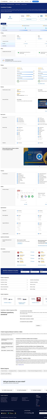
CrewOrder (28, 15)
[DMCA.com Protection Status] (15, 413)
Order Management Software (10, 4)
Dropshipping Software (12, 370)
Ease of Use (18, 75)
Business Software (3, 4)
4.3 (33, 75)
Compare (22, 1)
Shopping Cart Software (22, 370)
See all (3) (25, 204)
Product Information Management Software (35, 370)
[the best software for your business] (4, 1)
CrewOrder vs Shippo (4, 284)
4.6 (33, 73)
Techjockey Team (21, 364)
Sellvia (22, 359)
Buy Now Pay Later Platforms (6, 373)
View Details (19, 38)
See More (38, 325)
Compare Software (17, 4)
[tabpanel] (25, 53)
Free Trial (25, 43)
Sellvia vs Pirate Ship (4, 289)
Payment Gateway (4, 370)
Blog (30, 1)
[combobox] (42, 272)
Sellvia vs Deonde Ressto (4, 286)
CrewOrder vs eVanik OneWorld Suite (21, 303)
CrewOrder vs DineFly (35, 302)
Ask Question (27, 1)
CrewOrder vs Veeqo (4, 282)
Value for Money (19, 73)
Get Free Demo (28, 19)
